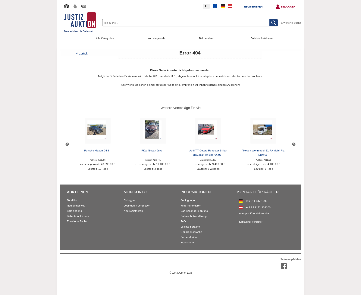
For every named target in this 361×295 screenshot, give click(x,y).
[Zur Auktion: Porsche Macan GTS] (97, 131)
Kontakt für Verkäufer (250, 222)
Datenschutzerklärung (193, 216)
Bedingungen (188, 200)
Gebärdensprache (191, 231)
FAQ (183, 221)
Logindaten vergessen (137, 205)
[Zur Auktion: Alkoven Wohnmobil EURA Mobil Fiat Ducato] (263, 131)
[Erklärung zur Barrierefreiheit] (84, 6)
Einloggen (288, 6)
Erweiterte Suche (291, 22)
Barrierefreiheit (189, 237)
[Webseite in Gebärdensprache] (75, 6)
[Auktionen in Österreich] (230, 6)
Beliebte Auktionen (262, 38)
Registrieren (253, 6)
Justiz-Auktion (180, 273)
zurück (83, 53)
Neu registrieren (133, 210)
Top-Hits (72, 200)
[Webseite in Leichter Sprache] (66, 6)
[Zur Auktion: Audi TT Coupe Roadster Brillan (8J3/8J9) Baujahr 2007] (208, 131)
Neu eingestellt (156, 38)
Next (294, 144)
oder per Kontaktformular (254, 213)
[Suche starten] (273, 22)
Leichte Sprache (190, 226)
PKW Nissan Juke (151, 150)
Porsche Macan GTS (96, 150)
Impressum (187, 242)
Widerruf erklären (190, 205)
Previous (67, 144)
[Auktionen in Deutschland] (222, 6)
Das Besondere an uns (194, 210)
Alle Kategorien (105, 38)
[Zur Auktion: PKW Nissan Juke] (153, 131)
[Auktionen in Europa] (215, 6)
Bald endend (206, 38)
